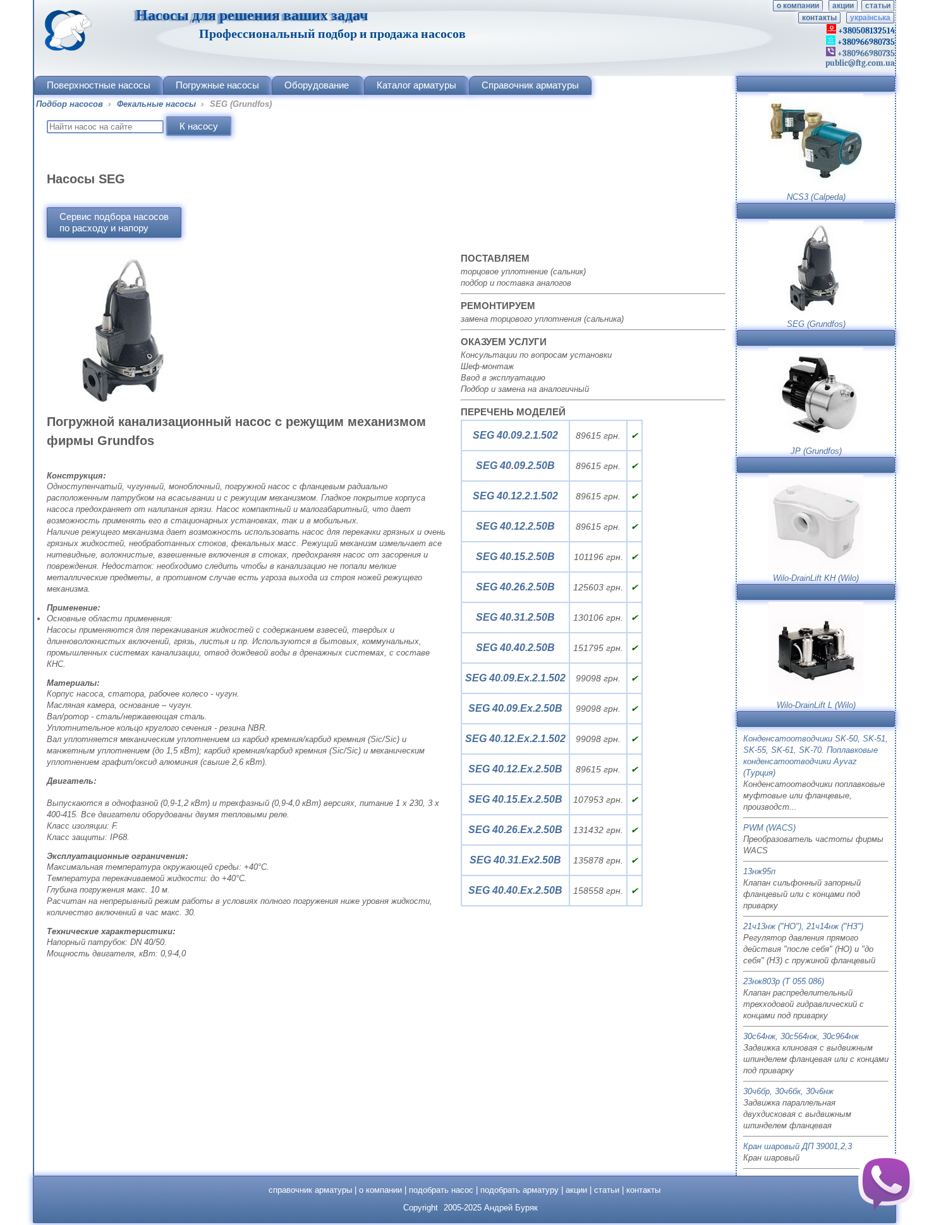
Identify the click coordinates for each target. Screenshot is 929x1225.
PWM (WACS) (769, 827)
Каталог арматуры (416, 85)
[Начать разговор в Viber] (886, 1182)
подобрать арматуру (519, 1190)
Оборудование (316, 85)
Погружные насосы (217, 85)
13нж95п (759, 871)
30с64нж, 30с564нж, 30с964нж (801, 1036)
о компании (798, 5)
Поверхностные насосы (98, 85)
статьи (877, 5)
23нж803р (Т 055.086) (783, 981)
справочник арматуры (310, 1190)
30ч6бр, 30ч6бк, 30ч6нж (788, 1091)
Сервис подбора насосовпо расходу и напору (114, 222)
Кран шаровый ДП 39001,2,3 (797, 1146)
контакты (819, 17)
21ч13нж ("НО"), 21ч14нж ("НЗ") (803, 926)
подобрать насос (441, 1190)
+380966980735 (865, 53)
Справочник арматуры (530, 85)
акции (843, 5)
